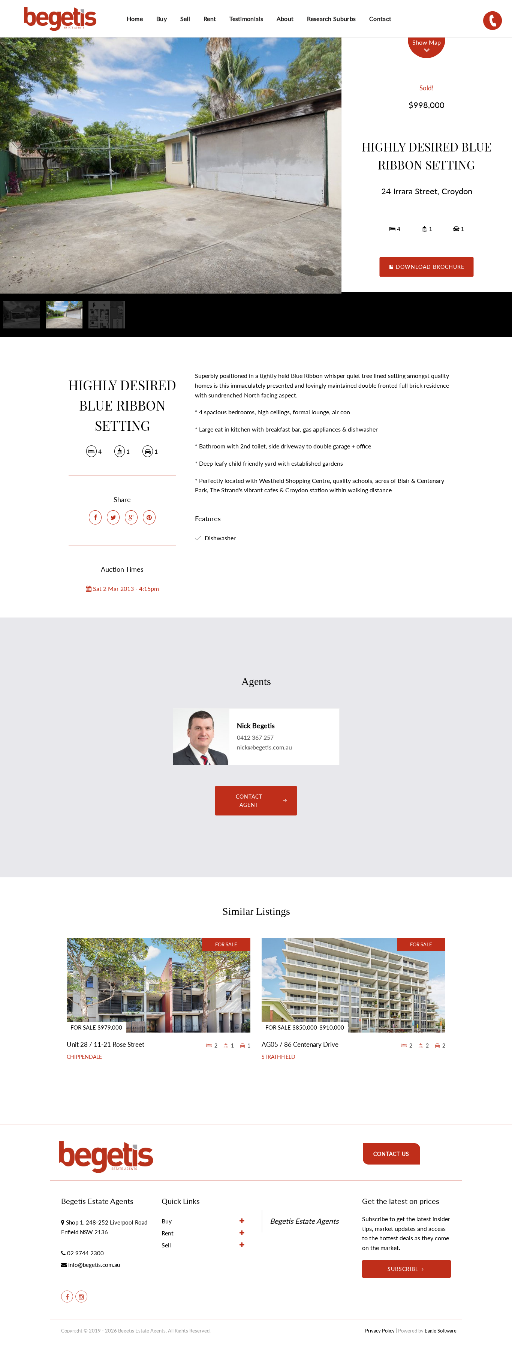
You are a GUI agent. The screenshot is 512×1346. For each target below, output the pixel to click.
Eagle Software (441, 1331)
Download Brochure (429, 267)
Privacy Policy (380, 1331)
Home (135, 18)
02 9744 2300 (85, 1253)
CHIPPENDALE (84, 1057)
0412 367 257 (255, 737)
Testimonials (246, 18)
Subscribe (403, 1269)
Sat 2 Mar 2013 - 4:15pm (125, 588)
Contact (380, 18)
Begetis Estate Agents (304, 1221)
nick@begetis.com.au (264, 747)
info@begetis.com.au (94, 1264)
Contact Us (391, 1154)
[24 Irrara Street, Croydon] (170, 165)
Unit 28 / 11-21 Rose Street (105, 1044)
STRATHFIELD (278, 1057)
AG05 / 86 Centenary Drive (300, 1044)
